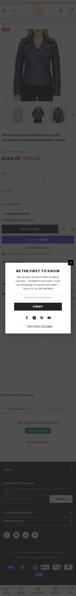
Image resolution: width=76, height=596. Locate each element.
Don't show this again (39, 326)
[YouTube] (49, 318)
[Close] (70, 262)
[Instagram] (34, 318)
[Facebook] (27, 318)
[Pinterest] (41, 318)
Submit (38, 306)
